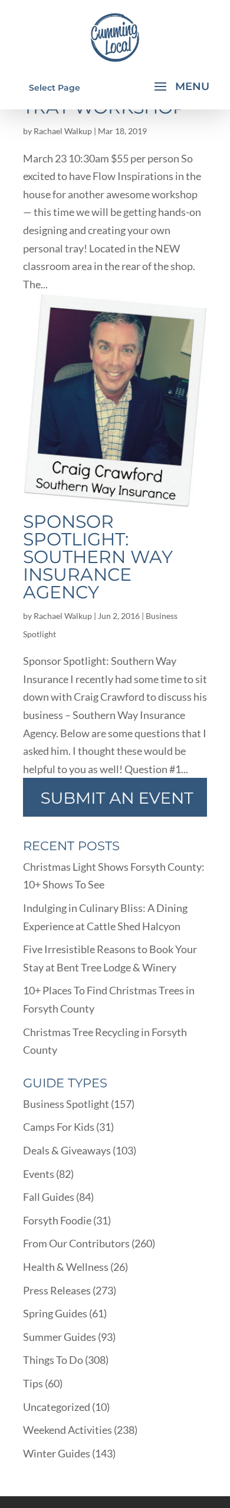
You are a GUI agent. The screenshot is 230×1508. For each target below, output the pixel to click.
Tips (33, 1383)
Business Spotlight (66, 1103)
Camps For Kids (58, 1126)
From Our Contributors (76, 1243)
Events (38, 1173)
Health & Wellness (66, 1266)
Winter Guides (56, 1453)
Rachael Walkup (63, 131)
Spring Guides (55, 1313)
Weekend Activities (67, 1429)
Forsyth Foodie (57, 1220)
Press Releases (57, 1290)
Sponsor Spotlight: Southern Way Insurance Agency (98, 557)
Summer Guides (59, 1336)
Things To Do (53, 1359)
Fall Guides (48, 1196)
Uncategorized (56, 1406)
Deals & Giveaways (67, 1150)
